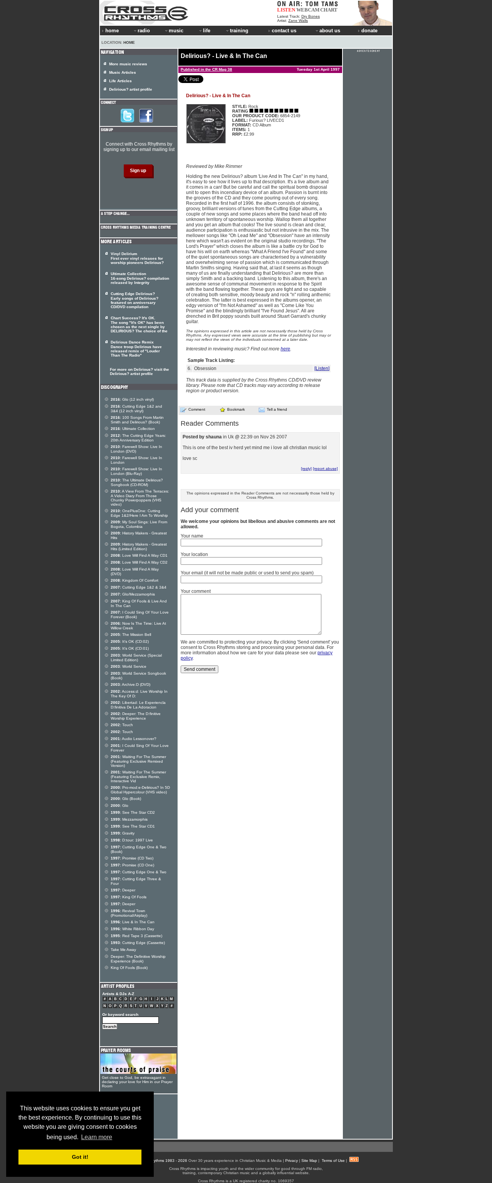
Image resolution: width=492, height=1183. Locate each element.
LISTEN (286, 10)
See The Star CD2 (133, 812)
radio (144, 30)
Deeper (123, 890)
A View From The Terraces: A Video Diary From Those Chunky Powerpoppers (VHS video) (140, 497)
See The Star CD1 (133, 826)
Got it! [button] (80, 1157)
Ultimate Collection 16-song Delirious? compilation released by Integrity (140, 278)
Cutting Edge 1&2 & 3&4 (138, 587)
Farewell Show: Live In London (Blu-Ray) (136, 471)
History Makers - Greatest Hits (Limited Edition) (139, 546)
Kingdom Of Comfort (134, 580)
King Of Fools (128, 897)
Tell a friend (277, 409)
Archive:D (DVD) (130, 684)
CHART (328, 10)
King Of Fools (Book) (129, 968)
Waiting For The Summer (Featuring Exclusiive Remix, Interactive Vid (138, 776)
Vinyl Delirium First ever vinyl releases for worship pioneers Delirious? (137, 258)
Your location (194, 554)
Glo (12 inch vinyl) (132, 399)
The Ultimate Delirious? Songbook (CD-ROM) (137, 482)
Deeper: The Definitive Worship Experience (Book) (138, 958)
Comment (196, 409)
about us (329, 30)
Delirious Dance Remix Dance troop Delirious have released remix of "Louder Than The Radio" (136, 348)
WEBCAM (307, 10)
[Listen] (321, 368)
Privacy (291, 1160)
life (206, 30)
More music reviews (128, 64)
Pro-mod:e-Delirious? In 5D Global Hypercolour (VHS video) (140, 789)
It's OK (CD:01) (130, 648)
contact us (284, 30)
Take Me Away (123, 949)
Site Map (309, 1160)
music (176, 30)
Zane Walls (298, 20)
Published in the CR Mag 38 (206, 69)
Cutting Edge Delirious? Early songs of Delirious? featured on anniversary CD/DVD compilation (134, 300)
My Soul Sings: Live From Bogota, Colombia (139, 524)
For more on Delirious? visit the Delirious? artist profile (139, 371)
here (285, 349)
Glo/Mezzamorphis (133, 594)
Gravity (123, 833)
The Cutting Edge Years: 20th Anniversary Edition (138, 437)
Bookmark (236, 409)
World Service (128, 666)
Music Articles (122, 72)
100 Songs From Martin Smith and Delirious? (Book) (137, 419)
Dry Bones (310, 16)
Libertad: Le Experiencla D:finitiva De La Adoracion (138, 704)
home (112, 30)
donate (369, 30)
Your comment (196, 591)
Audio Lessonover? (133, 739)
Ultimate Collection (133, 428)
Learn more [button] (96, 1137)
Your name (192, 536)
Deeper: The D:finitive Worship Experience (136, 716)
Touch (122, 725)
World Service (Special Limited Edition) (136, 657)
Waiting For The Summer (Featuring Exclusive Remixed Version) (138, 761)
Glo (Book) (126, 798)
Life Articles (120, 81)
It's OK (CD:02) (130, 641)
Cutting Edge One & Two (138, 872)
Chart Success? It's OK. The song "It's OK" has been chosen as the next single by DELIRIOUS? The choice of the (139, 324)
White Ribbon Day (132, 929)
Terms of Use (333, 1160)
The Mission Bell (131, 634)
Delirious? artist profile (130, 89)
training (239, 30)
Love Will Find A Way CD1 (139, 555)
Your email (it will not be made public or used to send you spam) (247, 573)
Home (129, 42)
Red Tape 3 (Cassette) (136, 936)
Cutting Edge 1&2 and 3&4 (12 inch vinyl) (136, 408)
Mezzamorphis (129, 819)
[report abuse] (325, 468)
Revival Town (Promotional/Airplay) (129, 913)
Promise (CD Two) (132, 858)
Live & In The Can (133, 922)
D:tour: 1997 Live (132, 840)
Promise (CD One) (132, 865)
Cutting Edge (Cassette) (138, 943)
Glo (119, 805)
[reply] (306, 468)
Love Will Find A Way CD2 (139, 562)
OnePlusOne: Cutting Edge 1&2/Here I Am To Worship (139, 513)
